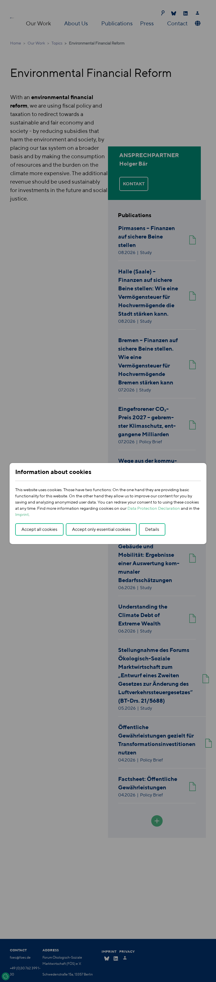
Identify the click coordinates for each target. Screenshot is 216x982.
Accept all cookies (39, 529)
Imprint (22, 514)
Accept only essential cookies (101, 529)
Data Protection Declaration (153, 508)
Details (152, 529)
